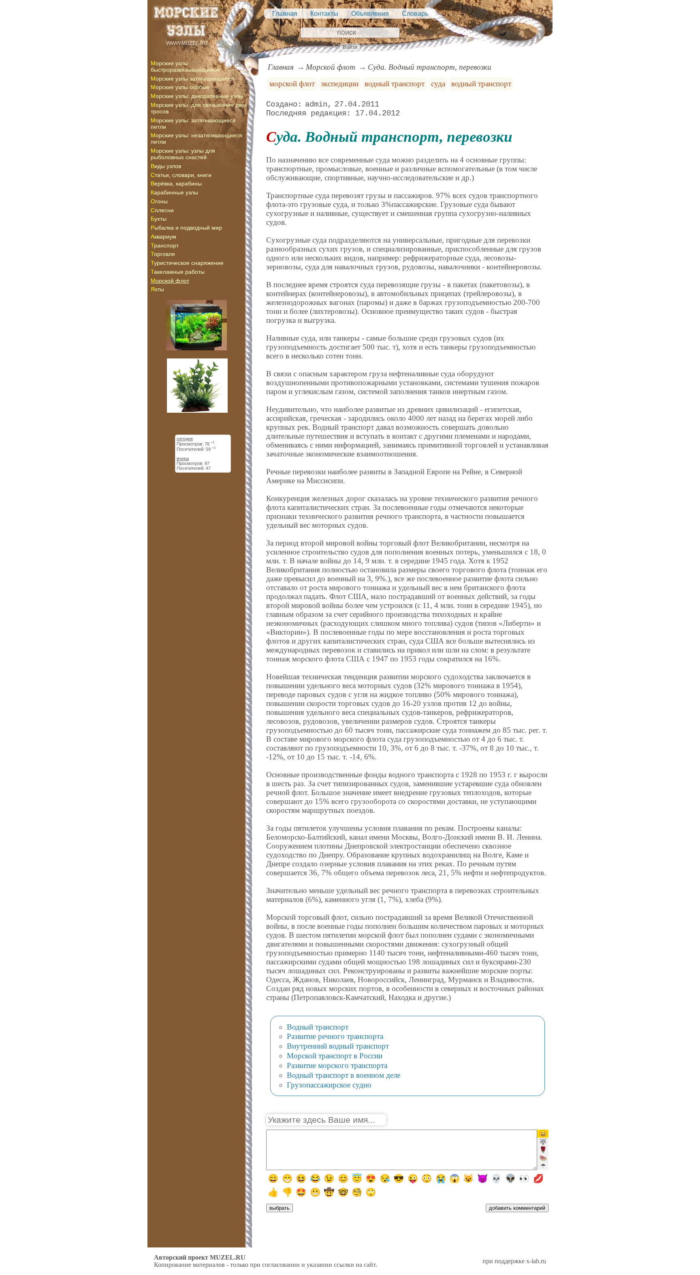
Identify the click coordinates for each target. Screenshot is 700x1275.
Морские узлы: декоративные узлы (197, 96)
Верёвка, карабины (176, 183)
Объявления (370, 13)
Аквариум (163, 236)
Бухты (158, 218)
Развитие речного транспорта (335, 1036)
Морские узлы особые (180, 87)
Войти (350, 47)
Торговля (163, 254)
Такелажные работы (178, 272)
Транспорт (165, 245)
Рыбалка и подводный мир (186, 227)
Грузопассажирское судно (329, 1085)
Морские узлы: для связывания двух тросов (199, 108)
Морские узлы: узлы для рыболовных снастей (183, 153)
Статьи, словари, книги (181, 175)
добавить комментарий (517, 1208)
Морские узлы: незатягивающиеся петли (196, 138)
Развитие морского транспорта (337, 1065)
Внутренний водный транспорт (338, 1046)
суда (438, 83)
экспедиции (340, 83)
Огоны (159, 201)
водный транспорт (395, 83)
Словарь (415, 13)
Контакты (324, 13)
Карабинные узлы (174, 192)
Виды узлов (166, 166)
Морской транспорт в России (334, 1055)
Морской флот (170, 280)
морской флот (292, 83)
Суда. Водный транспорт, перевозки (429, 67)
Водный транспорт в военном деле (343, 1075)
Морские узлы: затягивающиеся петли (193, 123)
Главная (284, 13)
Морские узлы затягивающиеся (192, 78)
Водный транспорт (317, 1027)
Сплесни (162, 210)
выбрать (279, 1208)
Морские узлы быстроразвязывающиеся (185, 66)
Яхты (157, 289)
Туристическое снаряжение (187, 263)
